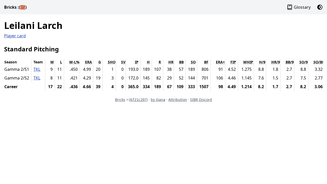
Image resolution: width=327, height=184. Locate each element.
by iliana (158, 99)
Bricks (15, 7)
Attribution (177, 99)
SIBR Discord (201, 99)
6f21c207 (138, 100)
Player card (15, 36)
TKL (36, 69)
